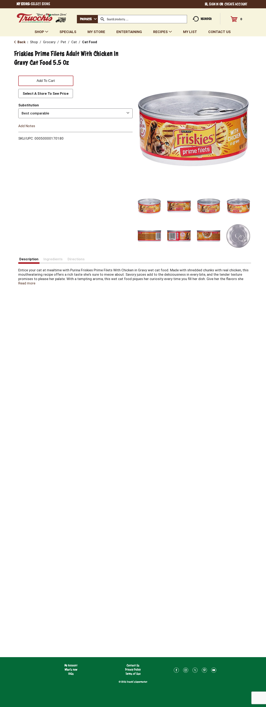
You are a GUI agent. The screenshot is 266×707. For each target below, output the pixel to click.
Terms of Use (133, 673)
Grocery (49, 42)
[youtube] (213, 671)
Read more (26, 283)
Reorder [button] (206, 19)
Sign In (214, 4)
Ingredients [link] (53, 259)
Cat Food (89, 42)
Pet (63, 42)
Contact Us (133, 665)
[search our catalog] (102, 19)
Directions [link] (76, 259)
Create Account (235, 4)
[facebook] (176, 671)
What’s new (71, 669)
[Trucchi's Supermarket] (41, 16)
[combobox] (87, 19)
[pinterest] (204, 671)
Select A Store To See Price (46, 93)
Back (21, 42)
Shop (34, 42)
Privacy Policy (133, 669)
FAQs (71, 673)
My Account (71, 665)
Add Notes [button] (26, 126)
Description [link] (28, 259)
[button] (149, 206)
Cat (74, 42)
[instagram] (185, 671)
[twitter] (195, 671)
